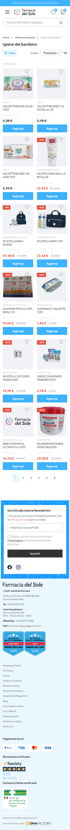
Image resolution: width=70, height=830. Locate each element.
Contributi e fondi (12, 721)
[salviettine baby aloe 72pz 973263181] (18, 98)
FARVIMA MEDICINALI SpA (13, 440)
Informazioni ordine (13, 706)
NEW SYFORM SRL (10, 373)
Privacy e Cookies (12, 680)
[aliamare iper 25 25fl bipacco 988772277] (18, 300)
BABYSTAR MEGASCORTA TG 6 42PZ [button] (14, 445)
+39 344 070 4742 (24, 620)
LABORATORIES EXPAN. (46, 237)
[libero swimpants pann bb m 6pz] (52, 368)
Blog (5, 701)
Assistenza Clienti (12, 665)
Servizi (6, 675)
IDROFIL (6, 102)
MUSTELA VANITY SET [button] (50, 241)
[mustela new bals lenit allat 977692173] (52, 165)
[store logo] (30, 12)
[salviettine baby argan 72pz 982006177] (18, 165)
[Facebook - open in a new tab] (9, 568)
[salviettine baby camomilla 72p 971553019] (52, 98)
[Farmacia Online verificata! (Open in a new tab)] (15, 807)
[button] (62, 22)
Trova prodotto (11, 716)
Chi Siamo (8, 670)
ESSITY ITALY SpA (44, 373)
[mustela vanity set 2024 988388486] (52, 233)
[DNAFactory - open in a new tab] (38, 823)
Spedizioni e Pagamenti (15, 695)
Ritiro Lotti (8, 726)
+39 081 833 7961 (15, 604)
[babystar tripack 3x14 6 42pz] (18, 435)
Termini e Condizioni (13, 690)
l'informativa (15, 540)
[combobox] (35, 22)
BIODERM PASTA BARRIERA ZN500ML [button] (50, 445)
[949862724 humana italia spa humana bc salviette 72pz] (52, 300)
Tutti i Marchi (9, 711)
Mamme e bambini (25, 37)
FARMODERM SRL (44, 440)
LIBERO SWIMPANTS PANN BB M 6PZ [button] (49, 378)
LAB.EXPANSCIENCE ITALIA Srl (49, 170)
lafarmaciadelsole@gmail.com (24, 625)
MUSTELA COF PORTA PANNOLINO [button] (16, 378)
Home (6, 37)
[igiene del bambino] (55, 478)
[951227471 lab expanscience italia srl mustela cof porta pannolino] (18, 368)
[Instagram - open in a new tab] (16, 568)
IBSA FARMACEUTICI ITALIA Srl (14, 305)
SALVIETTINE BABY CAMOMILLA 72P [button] (51, 107)
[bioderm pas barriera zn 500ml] (52, 435)
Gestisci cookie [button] (11, 685)
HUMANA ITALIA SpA (45, 305)
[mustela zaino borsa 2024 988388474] (18, 233)
